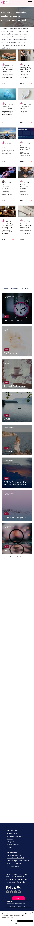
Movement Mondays (14, 855)
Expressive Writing (13, 866)
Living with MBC (12, 833)
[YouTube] (19, 891)
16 (13, 556)
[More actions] (30, 297)
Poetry (6, 316)
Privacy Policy (9, 917)
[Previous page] (7, 556)
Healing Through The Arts (15, 864)
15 (10, 556)
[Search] (7, 1)
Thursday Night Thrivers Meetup (18, 861)
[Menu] (30, 3)
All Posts (5, 289)
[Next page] (27, 556)
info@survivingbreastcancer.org (16, 903)
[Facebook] (15, 891)
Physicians (10, 847)
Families (9, 839)
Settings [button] (17, 924)
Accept (25, 921)
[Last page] (30, 556)
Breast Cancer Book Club (15, 858)
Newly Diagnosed (13, 830)
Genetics (14, 289)
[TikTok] (11, 891)
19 (23, 556)
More (24, 289)
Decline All (9, 921)
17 (17, 556)
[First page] (3, 556)
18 (20, 556)
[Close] (32, 913)
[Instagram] (7, 891)
